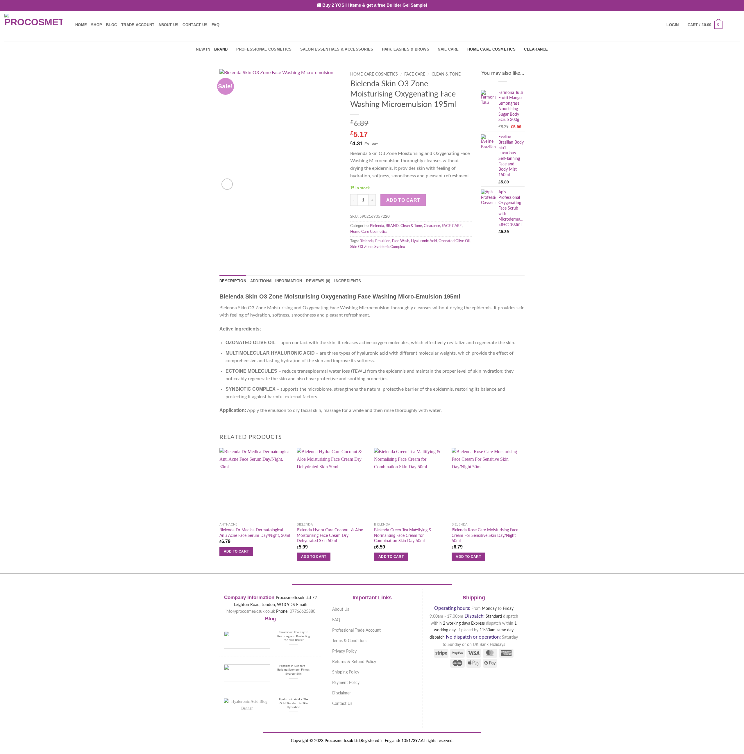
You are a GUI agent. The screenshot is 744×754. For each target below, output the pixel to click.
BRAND (221, 49)
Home (81, 25)
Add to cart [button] (236, 551)
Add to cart (403, 200)
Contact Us (195, 25)
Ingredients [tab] (347, 281)
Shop (96, 25)
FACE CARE (414, 74)
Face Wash (400, 241)
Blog (111, 25)
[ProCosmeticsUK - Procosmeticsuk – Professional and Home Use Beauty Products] (33, 25)
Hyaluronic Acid (424, 241)
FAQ (215, 25)
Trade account (137, 25)
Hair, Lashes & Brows (405, 49)
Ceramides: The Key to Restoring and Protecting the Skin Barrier (293, 636)
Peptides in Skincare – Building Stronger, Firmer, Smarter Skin (293, 669)
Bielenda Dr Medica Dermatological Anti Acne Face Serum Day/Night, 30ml (254, 533)
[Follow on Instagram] (736, 24)
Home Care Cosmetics (491, 49)
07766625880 (302, 611)
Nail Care (448, 49)
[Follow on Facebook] (728, 24)
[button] (672, 25)
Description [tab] (232, 281)
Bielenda (377, 226)
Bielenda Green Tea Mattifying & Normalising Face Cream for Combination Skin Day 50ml (403, 535)
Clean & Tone (446, 74)
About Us (168, 25)
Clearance (536, 49)
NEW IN (203, 49)
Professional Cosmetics (264, 49)
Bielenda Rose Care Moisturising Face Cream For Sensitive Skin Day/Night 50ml (485, 535)
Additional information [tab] (276, 281)
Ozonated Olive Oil (454, 241)
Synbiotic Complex (389, 247)
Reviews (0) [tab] (318, 281)
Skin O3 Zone (361, 247)
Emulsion (382, 241)
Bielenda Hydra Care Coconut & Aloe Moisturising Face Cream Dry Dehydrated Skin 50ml (330, 535)
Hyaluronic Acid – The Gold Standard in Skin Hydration (293, 703)
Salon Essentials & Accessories (336, 49)
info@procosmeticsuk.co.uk (250, 611)
